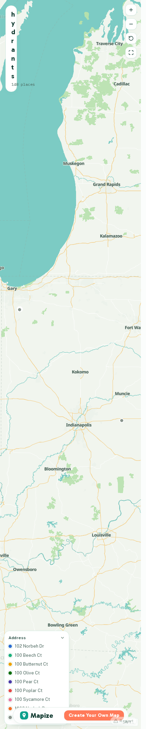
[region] (70, 364)
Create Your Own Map (94, 715)
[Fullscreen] (131, 52)
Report (127, 721)
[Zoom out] (131, 24)
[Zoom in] (131, 10)
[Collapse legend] (62, 637)
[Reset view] (131, 38)
